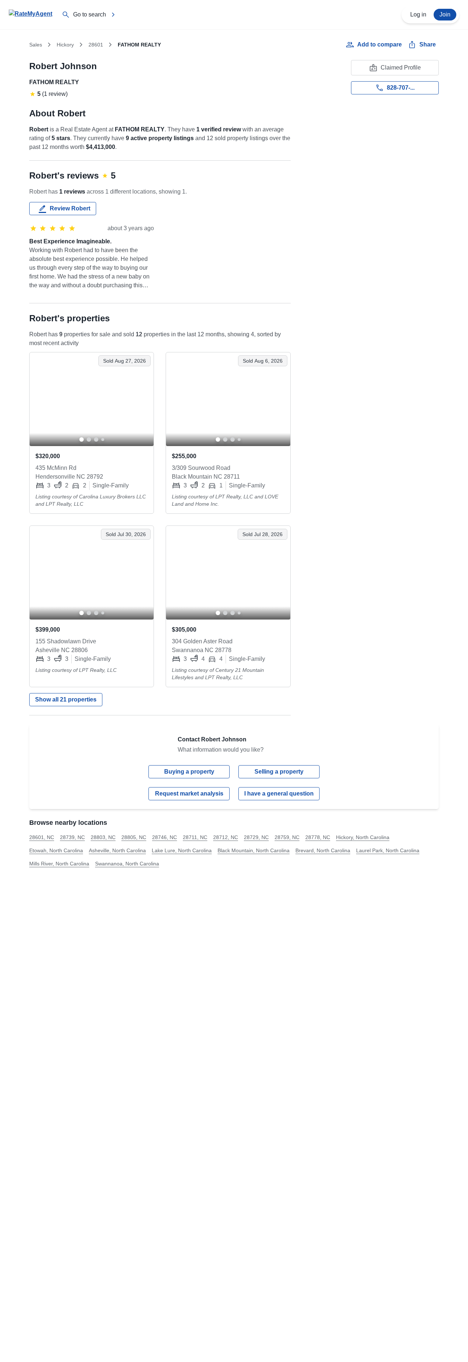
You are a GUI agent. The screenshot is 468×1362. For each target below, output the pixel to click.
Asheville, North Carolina (117, 850)
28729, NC (256, 837)
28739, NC (72, 837)
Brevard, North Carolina (322, 850)
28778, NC (317, 837)
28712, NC (225, 837)
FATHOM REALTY (54, 82)
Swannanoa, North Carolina (127, 864)
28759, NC (287, 837)
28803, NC (103, 837)
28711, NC (195, 837)
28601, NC (41, 837)
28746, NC (164, 837)
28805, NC (133, 837)
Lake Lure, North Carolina (182, 850)
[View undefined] (92, 399)
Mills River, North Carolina (59, 864)
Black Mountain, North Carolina (254, 850)
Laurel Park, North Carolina (387, 850)
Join (444, 14)
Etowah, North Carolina (56, 850)
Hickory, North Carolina (362, 837)
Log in (418, 14)
